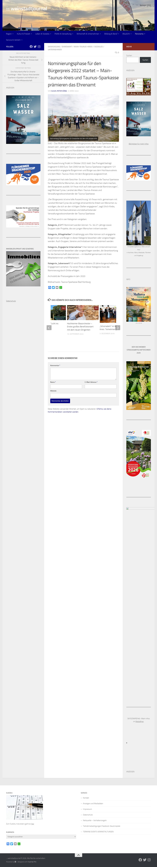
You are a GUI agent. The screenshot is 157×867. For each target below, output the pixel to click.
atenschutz (11, 301)
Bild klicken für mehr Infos (139, 144)
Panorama (139, 34)
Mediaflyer (140, 721)
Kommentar (55, 365)
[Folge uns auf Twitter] (35, 46)
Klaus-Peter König (59, 91)
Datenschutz (88, 815)
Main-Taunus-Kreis (83, 46)
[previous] (49, 327)
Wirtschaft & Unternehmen (88, 34)
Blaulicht (126, 34)
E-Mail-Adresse (91, 382)
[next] (117, 327)
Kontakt (86, 798)
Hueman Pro (32, 862)
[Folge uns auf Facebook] (31, 46)
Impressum (87, 809)
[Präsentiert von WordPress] (15, 862)
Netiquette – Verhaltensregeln (95, 820)
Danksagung (54, 46)
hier (32, 824)
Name (53, 382)
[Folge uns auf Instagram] (39, 46)
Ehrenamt (67, 46)
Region (9, 34)
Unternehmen (55, 49)
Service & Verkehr (13, 40)
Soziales (98, 46)
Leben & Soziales (42, 34)
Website (53, 391)
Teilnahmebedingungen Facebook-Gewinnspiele (101, 826)
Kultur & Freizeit (23, 34)
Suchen (129, 55)
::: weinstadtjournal (26, 9)
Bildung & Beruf (110, 34)
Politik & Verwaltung (63, 34)
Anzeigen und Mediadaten (93, 803)
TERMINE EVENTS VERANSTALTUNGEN (98, 832)
